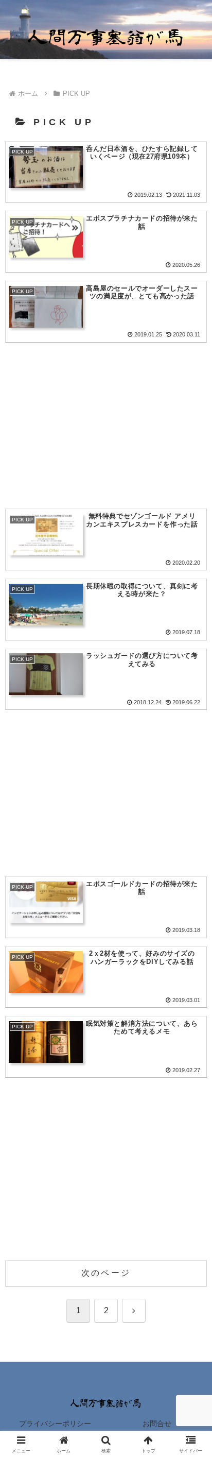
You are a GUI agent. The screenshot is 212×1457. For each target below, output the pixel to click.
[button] (191, 1297)
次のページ (106, 1272)
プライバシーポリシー (55, 1423)
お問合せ (157, 1423)
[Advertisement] (106, 414)
